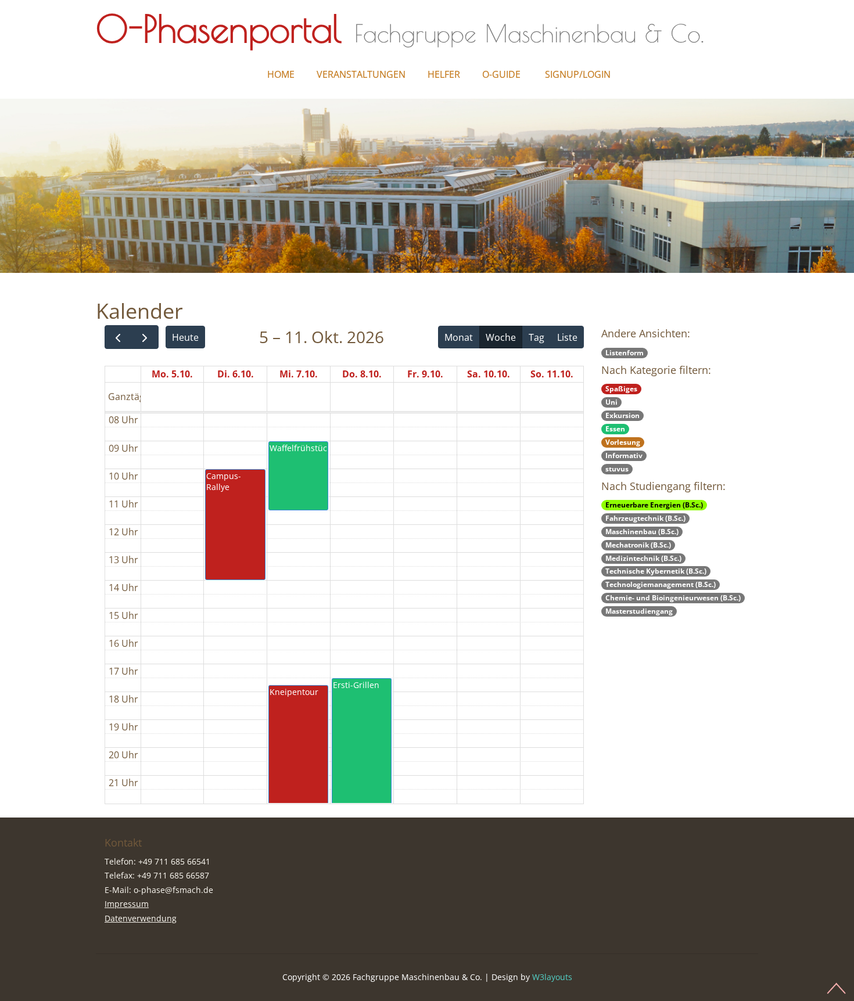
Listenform (624, 353)
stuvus (617, 469)
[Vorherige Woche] (118, 337)
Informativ (624, 455)
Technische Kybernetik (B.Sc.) (655, 571)
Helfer (444, 74)
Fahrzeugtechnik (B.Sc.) (645, 518)
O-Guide (501, 74)
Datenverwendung (141, 918)
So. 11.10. (551, 374)
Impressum (127, 903)
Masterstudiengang (639, 611)
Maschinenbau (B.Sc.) (642, 531)
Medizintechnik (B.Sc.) (643, 558)
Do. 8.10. (362, 374)
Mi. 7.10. (298, 374)
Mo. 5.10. (172, 374)
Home (281, 74)
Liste (567, 337)
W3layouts (552, 976)
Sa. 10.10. (488, 374)
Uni (611, 402)
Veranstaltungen (361, 74)
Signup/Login (578, 74)
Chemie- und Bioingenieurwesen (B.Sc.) (673, 598)
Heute (185, 337)
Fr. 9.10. (425, 374)
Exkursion (622, 415)
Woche (501, 337)
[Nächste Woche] (145, 337)
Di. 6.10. (235, 374)
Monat (458, 337)
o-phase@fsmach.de (173, 889)
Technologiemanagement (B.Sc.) (660, 584)
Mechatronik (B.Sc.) (638, 545)
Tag (536, 337)
